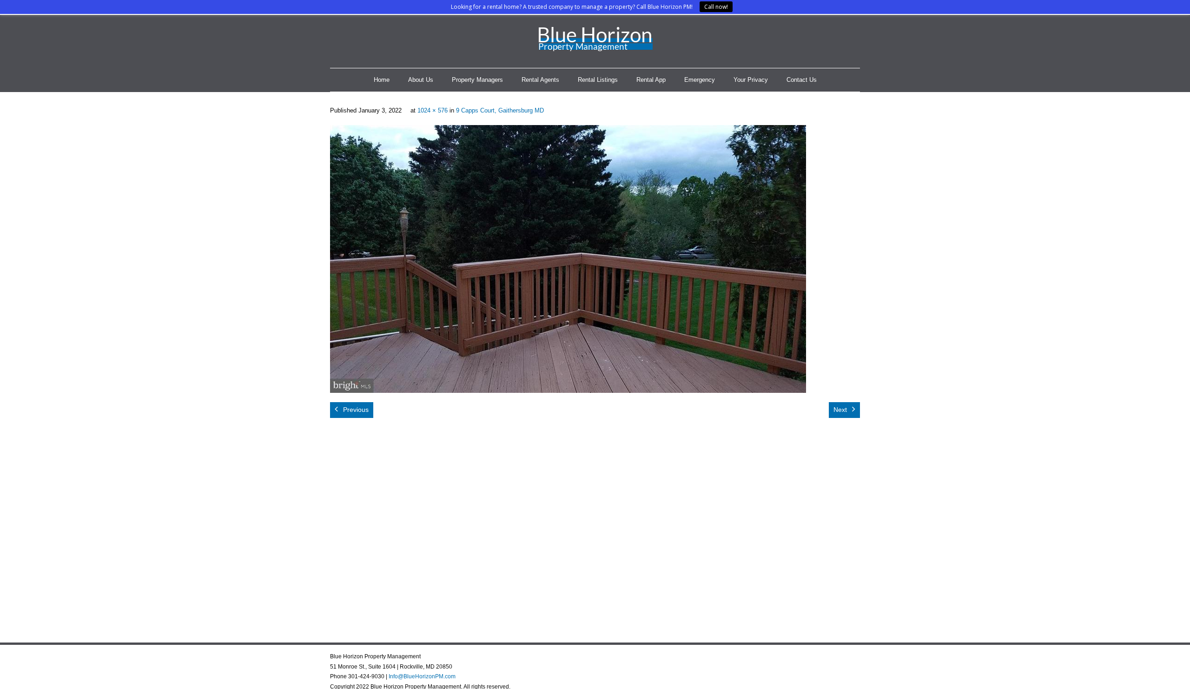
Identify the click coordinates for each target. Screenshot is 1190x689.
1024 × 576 (432, 110)
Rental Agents (540, 79)
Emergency (699, 79)
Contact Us (802, 79)
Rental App (651, 79)
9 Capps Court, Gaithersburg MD (500, 110)
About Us (420, 79)
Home (382, 79)
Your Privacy (751, 79)
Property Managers (477, 79)
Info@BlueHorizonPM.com (422, 676)
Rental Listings (598, 79)
